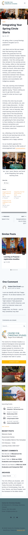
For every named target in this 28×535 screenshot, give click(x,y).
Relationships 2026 (12, 414)
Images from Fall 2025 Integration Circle (6, 193)
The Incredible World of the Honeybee (14, 440)
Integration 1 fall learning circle (15, 409)
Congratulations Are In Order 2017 (21, 220)
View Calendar (5, 426)
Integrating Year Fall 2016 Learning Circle (19, 193)
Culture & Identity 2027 (13, 423)
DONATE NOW (14, 362)
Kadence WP (21, 530)
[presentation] (14, 246)
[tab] (10, 269)
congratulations (20, 148)
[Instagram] (14, 517)
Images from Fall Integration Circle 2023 (6, 202)
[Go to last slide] (4, 253)
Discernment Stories (8, 437)
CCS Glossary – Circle (8, 443)
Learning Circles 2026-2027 (10, 446)
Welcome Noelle (7, 434)
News (3, 21)
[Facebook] (11, 517)
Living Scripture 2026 (12, 418)
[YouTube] (17, 517)
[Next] (23, 253)
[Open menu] (24, 3)
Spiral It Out (5, 218)
